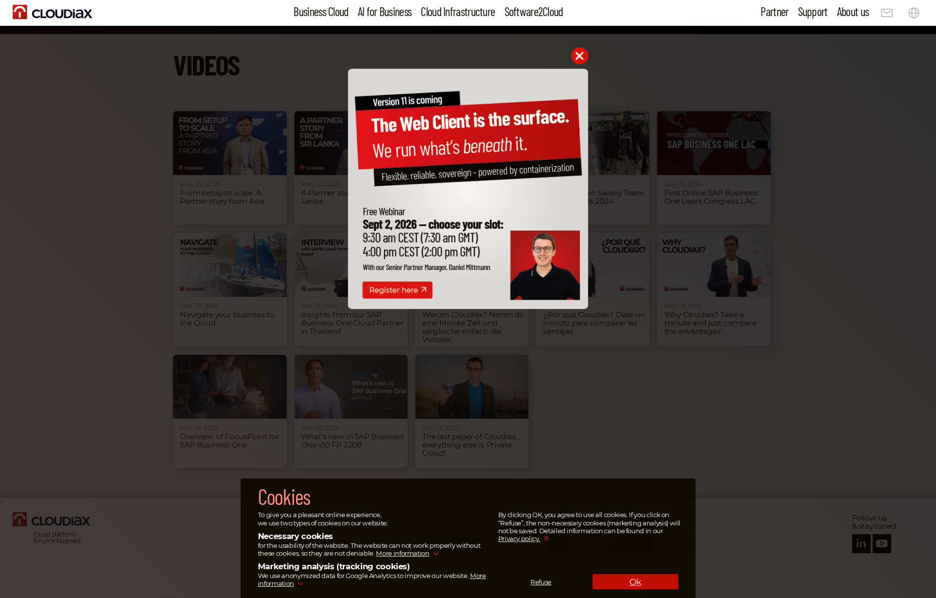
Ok (635, 582)
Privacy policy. (519, 539)
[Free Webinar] (468, 306)
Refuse (540, 582)
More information (402, 553)
